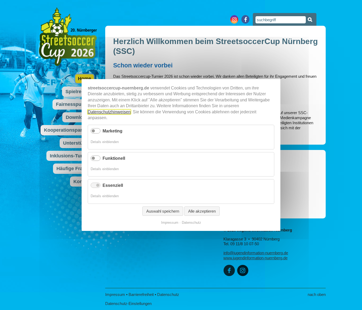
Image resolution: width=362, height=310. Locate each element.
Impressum (115, 294)
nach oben (317, 294)
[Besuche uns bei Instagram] (234, 19)
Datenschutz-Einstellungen (128, 303)
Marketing (112, 131)
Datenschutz (168, 294)
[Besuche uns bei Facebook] (245, 19)
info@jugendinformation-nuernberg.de (255, 253)
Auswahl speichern (162, 211)
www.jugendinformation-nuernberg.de (255, 258)
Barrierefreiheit (141, 294)
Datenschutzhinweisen (109, 111)
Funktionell (114, 158)
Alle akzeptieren (202, 211)
